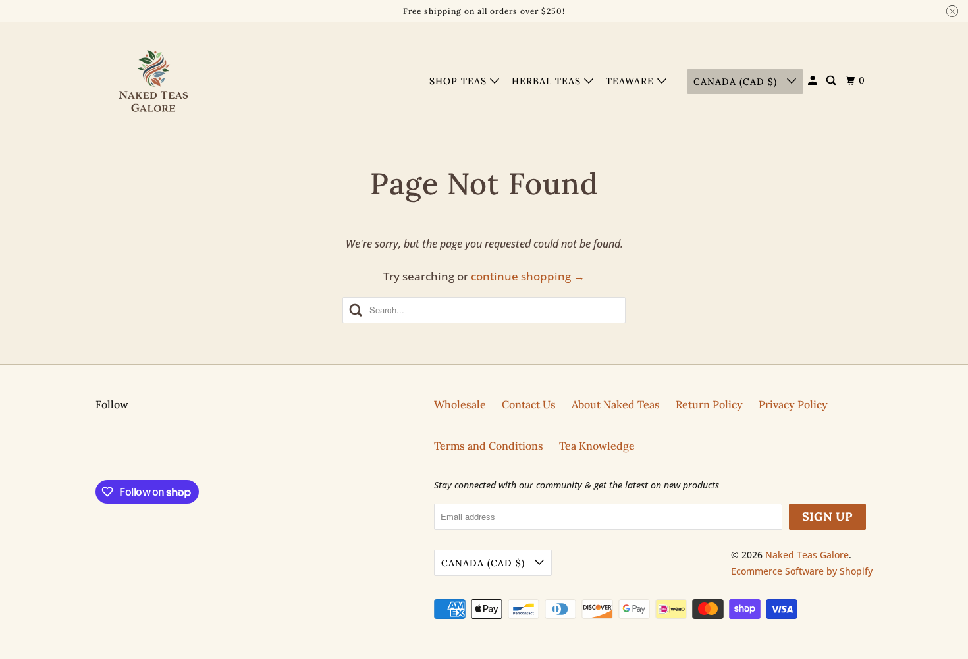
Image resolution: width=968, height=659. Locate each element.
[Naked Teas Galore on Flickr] (98, 449)
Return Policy (709, 404)
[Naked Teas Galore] (154, 81)
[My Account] (813, 80)
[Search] (832, 80)
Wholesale (460, 404)
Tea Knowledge (597, 445)
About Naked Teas (616, 404)
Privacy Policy (793, 404)
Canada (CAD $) (736, 82)
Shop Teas (459, 81)
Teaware (631, 81)
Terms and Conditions (488, 445)
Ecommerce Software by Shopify (802, 571)
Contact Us (529, 404)
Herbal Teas (548, 81)
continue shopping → (528, 276)
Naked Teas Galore (807, 554)
